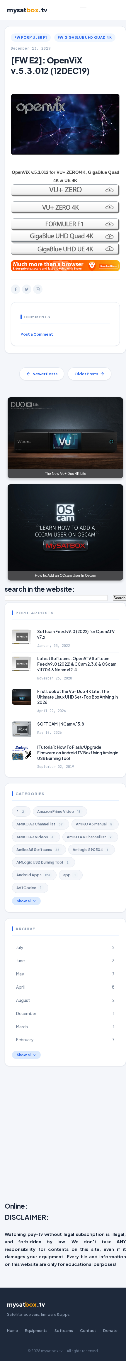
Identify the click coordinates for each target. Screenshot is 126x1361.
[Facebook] (15, 289)
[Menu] (83, 10)
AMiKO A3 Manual (94, 824)
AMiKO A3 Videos (35, 837)
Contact (88, 1330)
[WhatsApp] (37, 289)
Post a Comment (37, 334)
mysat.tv (27, 10)
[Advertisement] (63, 1135)
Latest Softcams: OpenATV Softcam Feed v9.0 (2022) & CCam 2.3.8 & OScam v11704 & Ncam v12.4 (76, 664)
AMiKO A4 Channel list (89, 837)
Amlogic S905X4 (90, 849)
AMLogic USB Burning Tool (42, 862)
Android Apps (33, 874)
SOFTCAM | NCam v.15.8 (60, 723)
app (69, 874)
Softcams (64, 1330)
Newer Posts (45, 373)
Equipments (36, 1330)
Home (12, 1330)
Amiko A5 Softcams (37, 849)
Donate (110, 1330)
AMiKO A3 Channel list (39, 824)
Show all (24, 901)
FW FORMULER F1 (30, 37)
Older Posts (86, 373)
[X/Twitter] (26, 289)
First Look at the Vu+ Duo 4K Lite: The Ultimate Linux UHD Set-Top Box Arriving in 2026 (77, 697)
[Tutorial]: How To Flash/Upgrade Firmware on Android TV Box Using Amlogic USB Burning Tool (77, 753)
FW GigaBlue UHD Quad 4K (85, 37)
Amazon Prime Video (59, 811)
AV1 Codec (28, 887)
